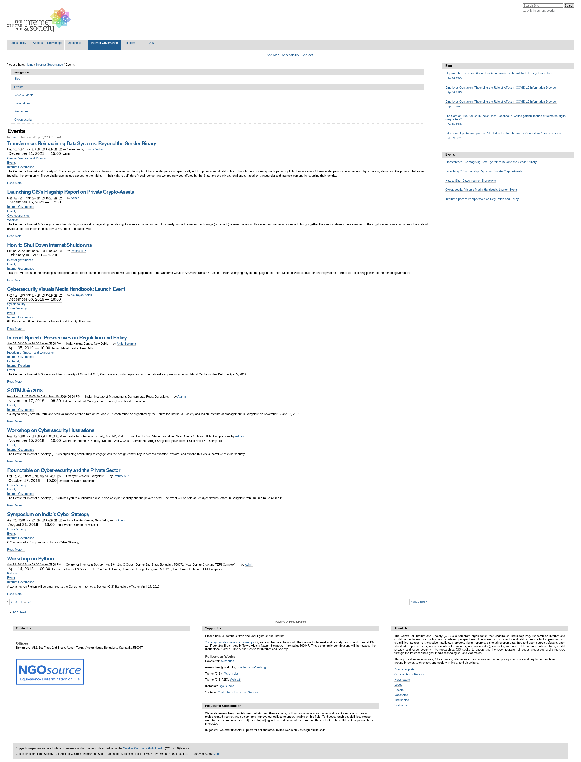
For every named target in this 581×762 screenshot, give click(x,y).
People (399, 690)
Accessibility (18, 43)
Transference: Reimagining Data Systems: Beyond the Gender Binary (81, 143)
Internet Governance (104, 43)
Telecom (129, 43)
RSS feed (19, 612)
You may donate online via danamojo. (229, 642)
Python (12, 573)
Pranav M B (78, 250)
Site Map (273, 55)
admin (14, 137)
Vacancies (401, 695)
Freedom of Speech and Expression (30, 352)
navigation (21, 72)
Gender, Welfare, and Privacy (26, 158)
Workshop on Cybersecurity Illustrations (50, 430)
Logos (398, 684)
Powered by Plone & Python (290, 621)
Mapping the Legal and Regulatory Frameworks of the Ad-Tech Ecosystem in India (499, 75)
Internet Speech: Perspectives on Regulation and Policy (67, 337)
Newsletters (402, 679)
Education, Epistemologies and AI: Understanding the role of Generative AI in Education (503, 135)
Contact (307, 55)
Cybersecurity (16, 304)
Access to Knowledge (47, 43)
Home (29, 64)
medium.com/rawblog (252, 667)
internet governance (20, 260)
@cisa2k (235, 679)
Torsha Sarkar (94, 149)
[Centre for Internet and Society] (40, 20)
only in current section (541, 10)
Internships (401, 700)
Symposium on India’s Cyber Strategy (48, 514)
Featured (13, 361)
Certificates (401, 705)
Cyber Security (17, 308)
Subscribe (227, 661)
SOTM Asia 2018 (24, 390)
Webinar (12, 220)
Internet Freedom (18, 365)
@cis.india (227, 686)
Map (216, 753)
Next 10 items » (419, 602)
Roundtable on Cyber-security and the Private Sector (63, 470)
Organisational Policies (409, 674)
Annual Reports (404, 669)
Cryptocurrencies (18, 215)
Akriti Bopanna (126, 343)
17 (29, 602)
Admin (75, 198)
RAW (150, 43)
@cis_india (230, 673)
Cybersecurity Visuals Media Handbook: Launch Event (66, 288)
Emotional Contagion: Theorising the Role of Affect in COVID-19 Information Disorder (501, 90)
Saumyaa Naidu (81, 295)
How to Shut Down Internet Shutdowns (49, 244)
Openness (74, 43)
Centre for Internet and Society (238, 692)
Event (11, 162)
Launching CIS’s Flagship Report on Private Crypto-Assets (70, 191)
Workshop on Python (30, 558)
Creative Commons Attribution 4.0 (143, 748)
